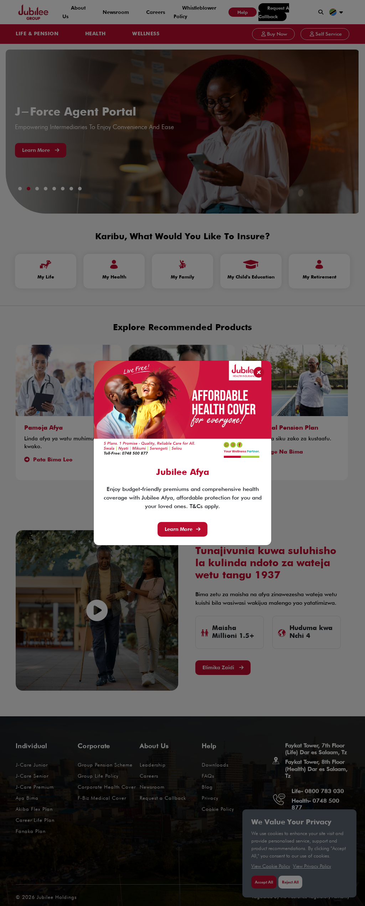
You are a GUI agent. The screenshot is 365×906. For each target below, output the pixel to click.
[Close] (258, 372)
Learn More (178, 529)
